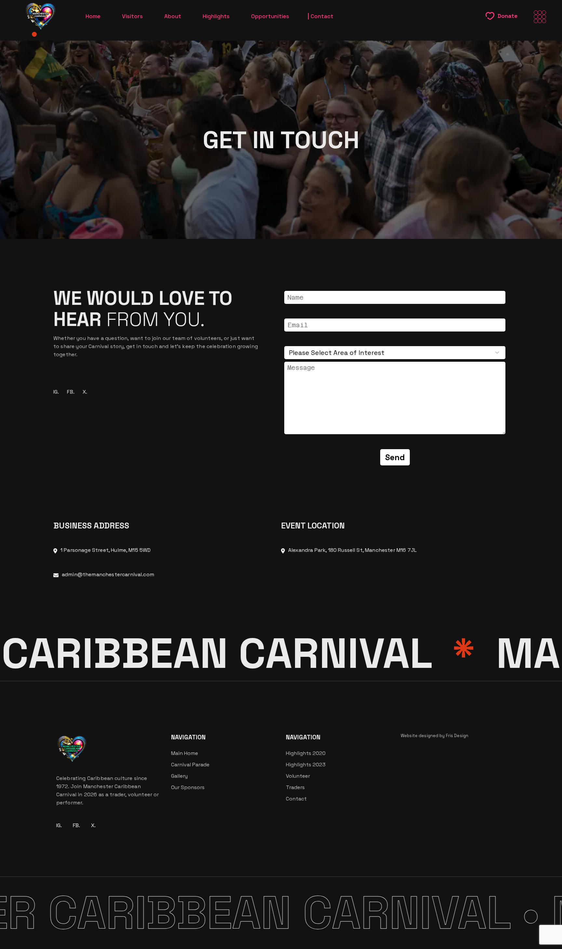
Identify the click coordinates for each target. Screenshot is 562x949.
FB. (70, 391)
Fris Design (457, 735)
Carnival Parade (190, 764)
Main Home (184, 753)
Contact (296, 798)
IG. (56, 391)
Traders (295, 787)
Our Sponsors (188, 787)
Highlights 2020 (306, 753)
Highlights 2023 (306, 764)
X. (85, 391)
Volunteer (298, 776)
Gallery (179, 776)
